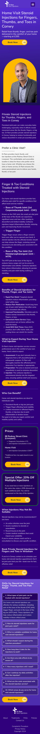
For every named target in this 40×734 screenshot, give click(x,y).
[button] (33, 4)
